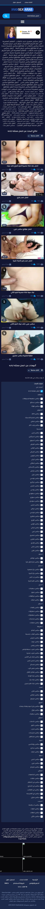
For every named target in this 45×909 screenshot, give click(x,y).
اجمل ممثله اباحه (34, 391)
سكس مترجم (35, 767)
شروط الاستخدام (18, 883)
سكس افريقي (35, 444)
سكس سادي (35, 748)
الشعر (40, 604)
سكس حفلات (35, 778)
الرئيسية (35, 880)
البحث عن (39, 387)
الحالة (40, 554)
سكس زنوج (36, 710)
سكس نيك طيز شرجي (32, 684)
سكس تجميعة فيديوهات (31, 399)
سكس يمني (35, 551)
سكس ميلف (35, 600)
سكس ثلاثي (35, 691)
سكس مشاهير (34, 737)
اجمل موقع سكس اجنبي (29, 82)
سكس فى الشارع (34, 786)
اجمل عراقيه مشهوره (36, 113)
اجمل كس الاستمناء (23, 121)
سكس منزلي (35, 797)
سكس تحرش (35, 638)
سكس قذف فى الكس (32, 657)
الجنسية (39, 429)
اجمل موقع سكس (29, 96)
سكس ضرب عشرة (33, 653)
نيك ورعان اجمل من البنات (11, 100)
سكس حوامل (35, 558)
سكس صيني (35, 505)
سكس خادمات (35, 722)
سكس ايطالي (35, 463)
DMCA (7, 883)
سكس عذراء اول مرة (33, 562)
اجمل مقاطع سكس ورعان (26, 123)
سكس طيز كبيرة (34, 581)
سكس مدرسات (34, 733)
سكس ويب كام (34, 425)
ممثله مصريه (22, 109)
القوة (40, 740)
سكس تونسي (35, 478)
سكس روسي (35, 490)
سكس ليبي (36, 532)
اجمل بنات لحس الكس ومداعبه (30, 111)
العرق (40, 703)
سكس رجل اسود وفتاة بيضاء (29, 706)
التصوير (39, 410)
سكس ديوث (35, 642)
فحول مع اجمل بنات (24, 107)
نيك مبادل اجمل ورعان (10, 111)
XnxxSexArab (19, 905)
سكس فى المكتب (33, 790)
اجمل (19, 80)
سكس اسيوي (35, 440)
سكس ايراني (35, 459)
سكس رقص (35, 646)
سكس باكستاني (34, 467)
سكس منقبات (35, 623)
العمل (40, 718)
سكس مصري (35, 535)
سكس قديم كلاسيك (32, 418)
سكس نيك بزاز (35, 680)
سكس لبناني (35, 528)
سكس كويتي (35, 524)
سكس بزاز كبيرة (34, 573)
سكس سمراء (35, 714)
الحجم (40, 566)
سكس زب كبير (35, 577)
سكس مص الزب (34, 668)
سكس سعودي (34, 494)
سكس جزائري (35, 482)
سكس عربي (36, 763)
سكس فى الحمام (34, 782)
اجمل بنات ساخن (9, 123)
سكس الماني (35, 448)
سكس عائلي (35, 816)
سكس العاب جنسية (33, 634)
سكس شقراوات (34, 611)
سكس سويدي (35, 501)
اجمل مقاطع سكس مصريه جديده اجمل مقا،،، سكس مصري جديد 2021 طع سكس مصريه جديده (23, 78)
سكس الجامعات (34, 775)
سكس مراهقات (34, 596)
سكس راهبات (35, 608)
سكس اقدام (35, 630)
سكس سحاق (35, 402)
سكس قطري (35, 516)
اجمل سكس (39, 117)
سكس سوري (35, 497)
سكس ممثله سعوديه (18, 117)
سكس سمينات (34, 589)
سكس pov (36, 414)
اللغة (40, 756)
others (40, 395)
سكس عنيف (35, 752)
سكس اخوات (35, 809)
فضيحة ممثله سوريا (10, 103)
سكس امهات (35, 813)
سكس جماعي (35, 695)
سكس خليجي (35, 486)
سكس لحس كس (33, 661)
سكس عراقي (35, 509)
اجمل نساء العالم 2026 (19, 113)
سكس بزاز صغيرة (33, 570)
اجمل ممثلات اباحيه (16, 94)
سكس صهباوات (34, 615)
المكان (40, 771)
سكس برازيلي (35, 471)
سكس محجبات (34, 619)
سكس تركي (36, 475)
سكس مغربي (35, 539)
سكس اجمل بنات (9, 125)
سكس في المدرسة (33, 794)
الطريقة (39, 627)
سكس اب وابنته (34, 805)
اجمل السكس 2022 (28, 76)
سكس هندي (35, 543)
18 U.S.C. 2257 (22, 887)
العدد (40, 687)
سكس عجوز (35, 592)
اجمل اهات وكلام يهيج (16, 92)
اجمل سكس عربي (27, 100)
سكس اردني (36, 433)
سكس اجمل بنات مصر (34, 105)
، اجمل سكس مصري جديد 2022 (23, 71)
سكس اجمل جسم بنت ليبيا (35, 115)
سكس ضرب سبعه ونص (31, 649)
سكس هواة (35, 406)
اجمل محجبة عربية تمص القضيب (29, 125)
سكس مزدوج (35, 699)
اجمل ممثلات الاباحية (31, 92)
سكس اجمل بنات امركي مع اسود (31, 103)
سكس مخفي (35, 421)
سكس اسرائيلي (34, 437)
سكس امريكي (35, 452)
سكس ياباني (35, 547)
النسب (40, 801)
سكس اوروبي (35, 456)
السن (40, 585)
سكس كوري (35, 520)
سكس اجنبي (35, 759)
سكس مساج (35, 665)
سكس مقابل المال (33, 672)
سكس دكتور (35, 725)
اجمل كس (30, 117)
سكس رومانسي (34, 744)
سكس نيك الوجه (34, 676)
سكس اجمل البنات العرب (9, 109)
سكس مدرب (35, 729)
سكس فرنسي (35, 513)
